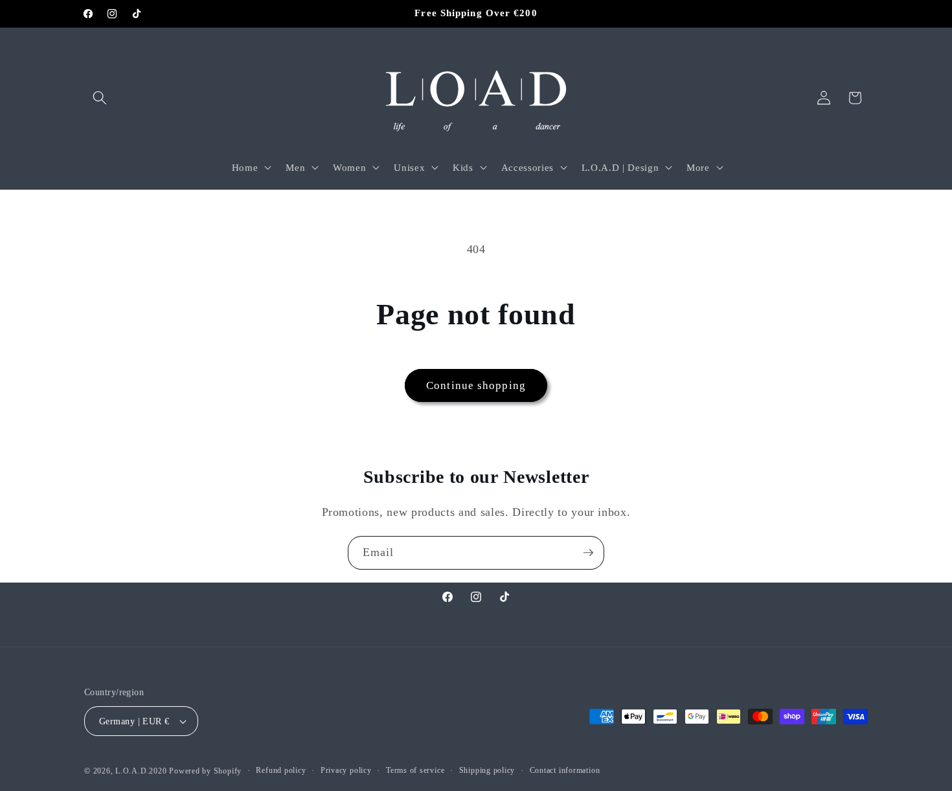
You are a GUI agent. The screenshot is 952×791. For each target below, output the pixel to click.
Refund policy (281, 770)
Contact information (565, 770)
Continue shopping (476, 385)
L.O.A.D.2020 (140, 770)
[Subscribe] (588, 553)
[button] (99, 97)
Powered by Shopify (205, 770)
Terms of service (415, 770)
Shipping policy (487, 770)
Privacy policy (346, 770)
